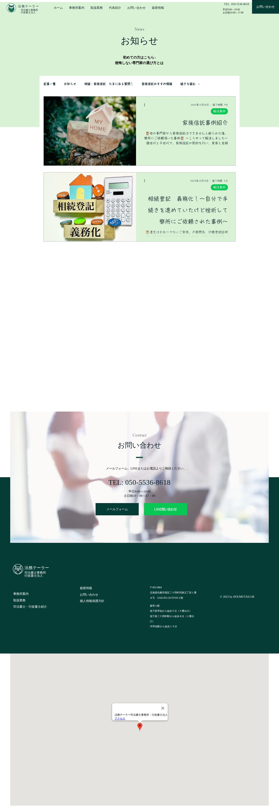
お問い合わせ (89, 594)
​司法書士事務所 (35, 572)
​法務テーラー (37, 567)
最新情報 (86, 588)
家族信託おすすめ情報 (157, 83)
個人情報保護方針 (92, 601)
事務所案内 (21, 593)
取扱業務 (19, 600)
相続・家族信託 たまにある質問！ (108, 83)
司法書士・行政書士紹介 (30, 606)
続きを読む (188, 83)
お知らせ (70, 83)
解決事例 (219, 111)
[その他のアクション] (145, 104)
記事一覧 (50, 83)
